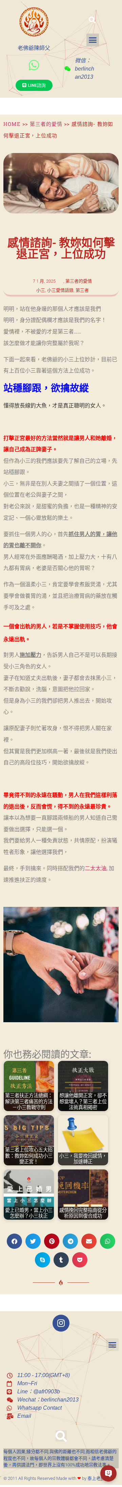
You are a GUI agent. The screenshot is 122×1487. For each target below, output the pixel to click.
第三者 (82, 290)
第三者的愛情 (46, 123)
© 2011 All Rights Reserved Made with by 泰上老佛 (54, 1478)
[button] (92, 20)
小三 (40, 290)
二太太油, (96, 868)
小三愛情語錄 (60, 290)
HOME (12, 123)
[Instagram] (61, 1323)
